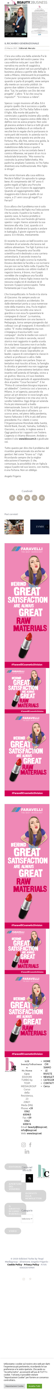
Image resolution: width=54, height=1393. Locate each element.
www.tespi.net (34, 1133)
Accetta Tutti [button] (34, 1386)
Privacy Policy (31, 1264)
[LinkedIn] (27, 1151)
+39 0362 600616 (27, 1120)
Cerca (47, 1086)
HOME (47, 1061)
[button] (6, 527)
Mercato (31, 48)
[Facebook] (30, 1145)
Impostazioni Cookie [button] (15, 1386)
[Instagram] (23, 1145)
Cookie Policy (14, 1264)
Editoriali (23, 48)
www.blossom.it (27, 438)
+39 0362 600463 (28, 1111)
